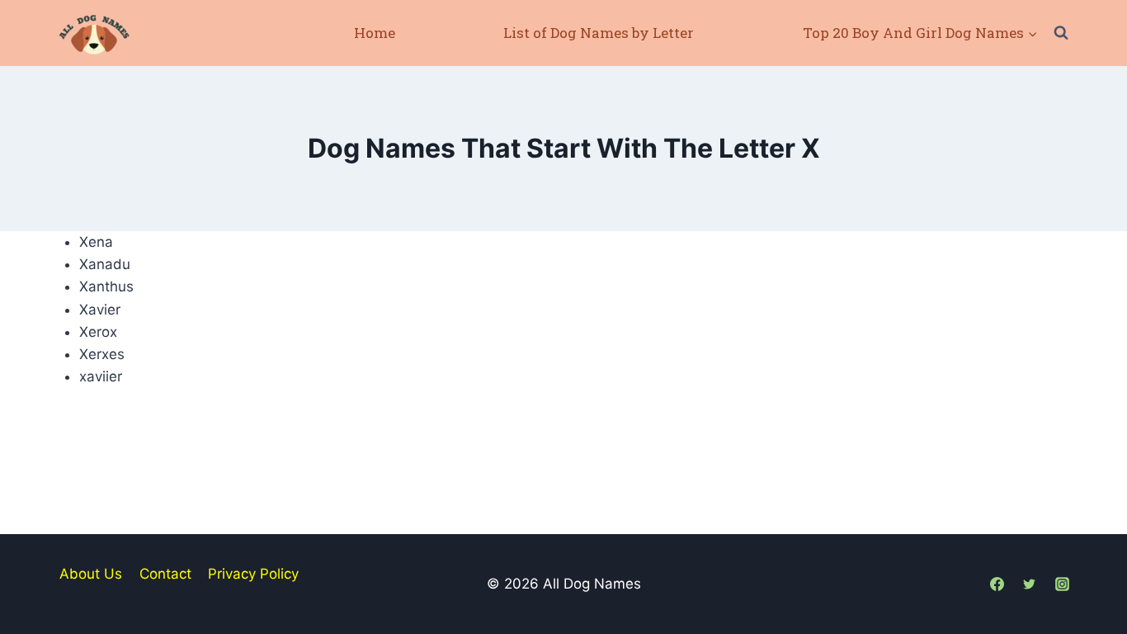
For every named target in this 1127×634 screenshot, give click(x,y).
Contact (165, 573)
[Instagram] (1062, 584)
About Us (90, 573)
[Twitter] (1030, 584)
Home (374, 32)
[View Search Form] (1061, 33)
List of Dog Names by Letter (598, 32)
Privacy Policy (253, 573)
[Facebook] (997, 584)
